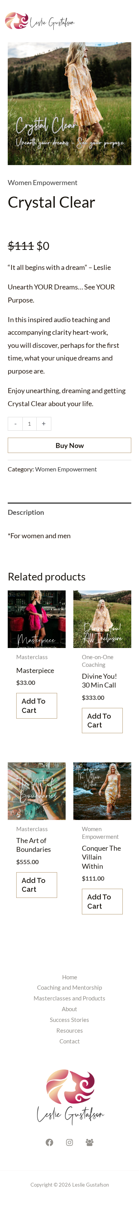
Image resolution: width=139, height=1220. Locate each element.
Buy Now (70, 445)
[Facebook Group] (89, 1142)
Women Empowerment (43, 182)
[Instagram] (69, 1142)
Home (69, 977)
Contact (69, 1041)
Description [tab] (26, 512)
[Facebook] (49, 1142)
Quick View (37, 640)
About (69, 1008)
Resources (69, 1030)
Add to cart (34, 705)
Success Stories (69, 1019)
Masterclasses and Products (69, 998)
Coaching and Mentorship (69, 987)
